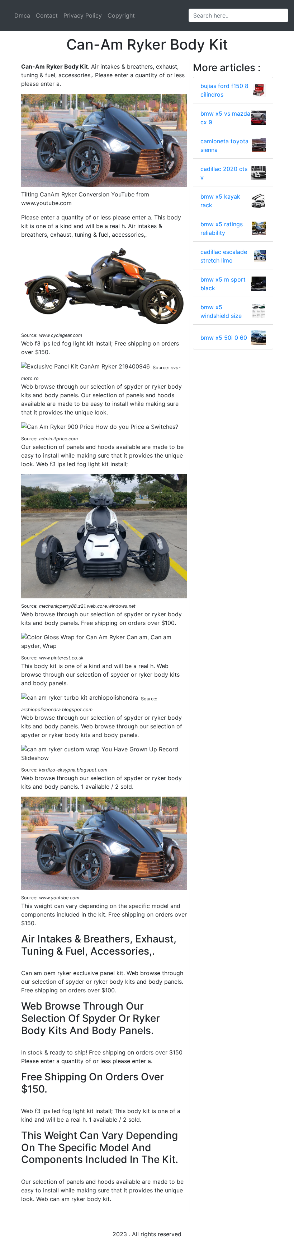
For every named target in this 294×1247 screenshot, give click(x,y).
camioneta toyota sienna (224, 145)
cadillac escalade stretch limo (223, 256)
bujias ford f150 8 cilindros (224, 90)
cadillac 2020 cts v (223, 173)
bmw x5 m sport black (223, 284)
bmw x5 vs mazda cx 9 (225, 118)
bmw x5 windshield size (221, 311)
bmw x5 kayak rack (220, 201)
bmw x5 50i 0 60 (223, 337)
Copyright (121, 15)
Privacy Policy (82, 15)
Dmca (22, 15)
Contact (47, 15)
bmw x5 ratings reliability (221, 228)
